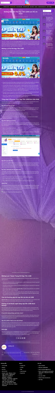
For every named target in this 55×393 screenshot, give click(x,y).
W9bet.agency (4, 378)
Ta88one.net (4, 375)
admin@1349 (26, 16)
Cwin (11, 379)
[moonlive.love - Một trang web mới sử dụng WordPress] (27, 2)
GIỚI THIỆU (49, 6)
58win (14, 373)
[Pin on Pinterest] (22, 338)
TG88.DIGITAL (12, 374)
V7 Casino (4, 379)
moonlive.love (16, 331)
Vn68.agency (9, 377)
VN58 (14, 379)
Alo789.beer (10, 378)
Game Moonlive (23, 371)
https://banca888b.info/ (9, 381)
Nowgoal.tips (4, 385)
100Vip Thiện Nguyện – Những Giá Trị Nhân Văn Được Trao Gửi (49, 38)
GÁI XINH (32, 6)
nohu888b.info (10, 375)
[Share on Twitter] (19, 338)
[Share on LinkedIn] (24, 338)
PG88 (3, 374)
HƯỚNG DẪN (12, 6)
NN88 (3, 381)
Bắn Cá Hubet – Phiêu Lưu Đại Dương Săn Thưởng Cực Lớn (49, 32)
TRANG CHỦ (6, 6)
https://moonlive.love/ (46, 377)
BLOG (36, 6)
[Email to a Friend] (21, 338)
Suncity (8, 379)
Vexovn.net (4, 382)
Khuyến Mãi (22, 373)
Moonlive (43, 365)
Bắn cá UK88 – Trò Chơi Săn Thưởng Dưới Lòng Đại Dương (49, 25)
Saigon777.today (5, 384)
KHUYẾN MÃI (19, 6)
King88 (14, 382)
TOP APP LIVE (26, 6)
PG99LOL (7, 374)
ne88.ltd (15, 384)
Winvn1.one (11, 384)
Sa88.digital (4, 377)
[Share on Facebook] (17, 338)
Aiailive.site (15, 378)
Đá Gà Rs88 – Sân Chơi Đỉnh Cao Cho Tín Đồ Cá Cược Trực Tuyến (49, 19)
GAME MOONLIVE (42, 6)
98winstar (11, 373)
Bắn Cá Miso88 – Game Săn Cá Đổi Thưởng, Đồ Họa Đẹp (49, 45)
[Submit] (11, 3)
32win (7, 373)
